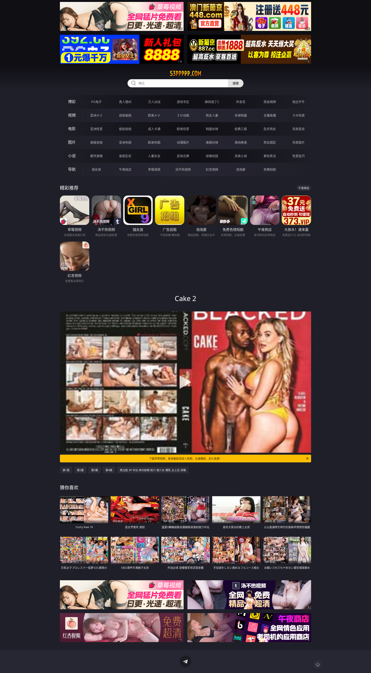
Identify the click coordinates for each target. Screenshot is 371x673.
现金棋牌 (270, 102)
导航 (72, 169)
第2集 (80, 470)
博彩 (72, 101)
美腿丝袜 (212, 142)
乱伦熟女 (270, 129)
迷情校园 (212, 156)
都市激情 (96, 156)
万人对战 (154, 102)
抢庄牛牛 (298, 102)
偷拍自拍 (125, 129)
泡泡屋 (240, 169)
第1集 (66, 470)
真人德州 (125, 102)
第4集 (109, 470)
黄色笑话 (270, 156)
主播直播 (270, 115)
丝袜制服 (241, 115)
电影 (72, 128)
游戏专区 (183, 102)
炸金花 (240, 102)
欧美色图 (154, 142)
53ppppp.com (185, 73)
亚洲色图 (125, 142)
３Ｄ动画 (183, 115)
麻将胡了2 (212, 102)
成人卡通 (154, 129)
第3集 (94, 470)
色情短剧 (270, 169)
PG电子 (96, 102)
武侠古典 (183, 156)
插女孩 (96, 169)
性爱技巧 (298, 156)
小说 (72, 155)
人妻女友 (154, 156)
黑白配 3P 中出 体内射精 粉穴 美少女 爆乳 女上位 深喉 (153, 470)
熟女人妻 (212, 115)
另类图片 (298, 142)
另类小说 (241, 156)
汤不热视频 (183, 169)
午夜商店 (125, 169)
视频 (72, 115)
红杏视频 (212, 169)
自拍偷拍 (125, 115)
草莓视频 (154, 169)
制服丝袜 (212, 129)
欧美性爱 (183, 129)
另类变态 (298, 129)
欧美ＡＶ (154, 115)
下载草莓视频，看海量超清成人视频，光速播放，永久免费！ (185, 458)
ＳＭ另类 (298, 115)
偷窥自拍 (96, 142)
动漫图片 (183, 142)
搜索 (236, 83)
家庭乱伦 (125, 156)
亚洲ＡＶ (96, 115)
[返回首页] (317, 664)
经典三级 (241, 129)
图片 (72, 142)
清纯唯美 (241, 142)
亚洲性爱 (96, 129)
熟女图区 (270, 142)
